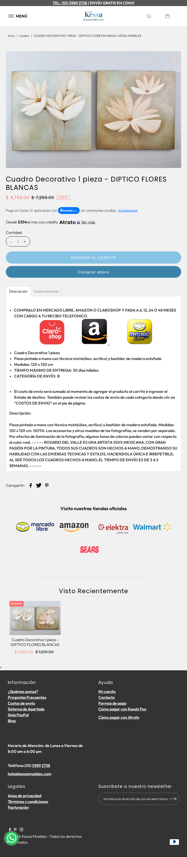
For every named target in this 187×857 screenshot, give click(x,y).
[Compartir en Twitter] (38, 484)
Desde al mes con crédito (50, 222)
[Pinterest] (15, 829)
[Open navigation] (11, 16)
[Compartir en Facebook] (30, 484)
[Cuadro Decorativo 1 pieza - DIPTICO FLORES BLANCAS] (35, 618)
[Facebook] (10, 829)
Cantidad (14, 232)
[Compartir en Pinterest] (46, 484)
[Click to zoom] (173, 59)
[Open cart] (167, 16)
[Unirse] (173, 799)
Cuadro (24, 35)
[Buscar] (154, 16)
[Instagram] (21, 829)
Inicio (11, 35)
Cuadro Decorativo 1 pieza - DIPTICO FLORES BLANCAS (35, 642)
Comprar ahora (93, 271)
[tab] (18, 291)
